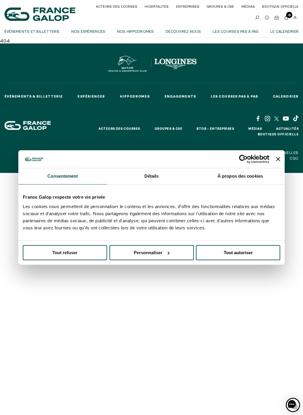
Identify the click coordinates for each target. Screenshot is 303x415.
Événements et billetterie (31, 31)
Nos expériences (88, 31)
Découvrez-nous (183, 31)
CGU (294, 158)
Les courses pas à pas (236, 31)
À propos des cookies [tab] (240, 176)
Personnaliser (148, 252)
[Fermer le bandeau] (278, 159)
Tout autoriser (238, 252)
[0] (286, 16)
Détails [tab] (151, 176)
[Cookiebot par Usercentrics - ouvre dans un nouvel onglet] (243, 159)
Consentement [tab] (62, 176)
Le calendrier (284, 31)
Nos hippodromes (135, 31)
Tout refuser (65, 252)
